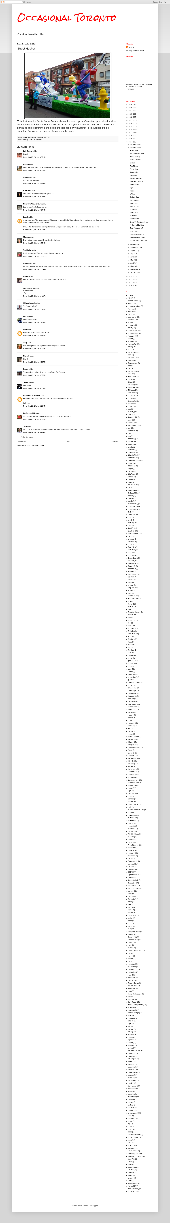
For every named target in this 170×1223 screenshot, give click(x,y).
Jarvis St (131, 753)
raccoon (131, 942)
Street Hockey (135, 157)
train (129, 1129)
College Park (133, 490)
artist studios (132, 331)
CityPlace (131, 474)
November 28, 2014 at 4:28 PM (34, 362)
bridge (130, 404)
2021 (131, 120)
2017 (131, 133)
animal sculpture (134, 306)
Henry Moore (133, 707)
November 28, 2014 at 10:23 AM (34, 256)
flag (129, 617)
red (129, 961)
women (130, 1178)
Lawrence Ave (133, 780)
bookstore (131, 395)
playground (132, 915)
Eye (131, 188)
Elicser (130, 580)
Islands (130, 742)
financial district (133, 612)
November (134, 148)
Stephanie (27, 382)
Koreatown (132, 769)
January (133, 272)
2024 (131, 111)
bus (129, 409)
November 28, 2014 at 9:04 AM (34, 197)
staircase (131, 1056)
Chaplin (131, 444)
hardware (131, 701)
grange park (132, 688)
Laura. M (26, 316)
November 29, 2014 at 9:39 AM (34, 419)
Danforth (131, 531)
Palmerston (132, 886)
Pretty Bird (134, 213)
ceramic (131, 442)
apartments (132, 317)
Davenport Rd (133, 534)
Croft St (130, 528)
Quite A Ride (134, 197)
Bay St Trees (134, 206)
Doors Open (132, 558)
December (134, 145)
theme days (132, 1113)
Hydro (130, 728)
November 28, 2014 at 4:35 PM (34, 375)
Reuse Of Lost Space (137, 237)
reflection (131, 964)
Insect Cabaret (133, 737)
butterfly (131, 412)
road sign (131, 980)
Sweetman (132, 1097)
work (130, 1181)
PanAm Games (133, 888)
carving (130, 423)
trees (130, 1132)
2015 (131, 139)
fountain (131, 639)
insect (130, 734)
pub (129, 929)
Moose (130, 839)
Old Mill (131, 872)
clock (130, 479)
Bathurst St (132, 358)
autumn (131, 341)
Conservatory (133, 504)
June (132, 257)
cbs (129, 436)
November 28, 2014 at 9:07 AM (34, 210)
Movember (134, 169)
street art (131, 1064)
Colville (131, 498)
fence (130, 604)
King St (130, 761)
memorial (131, 826)
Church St (131, 466)
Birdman (26, 164)
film (129, 609)
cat (129, 428)
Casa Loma (132, 425)
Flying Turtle (134, 150)
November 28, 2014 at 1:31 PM (34, 309)
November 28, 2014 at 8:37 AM (34, 157)
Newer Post (22, 442)
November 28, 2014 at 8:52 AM (34, 184)
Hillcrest (131, 712)
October (133, 244)
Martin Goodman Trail (136, 810)
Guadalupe (132, 691)
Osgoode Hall (133, 880)
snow (130, 1034)
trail (129, 1127)
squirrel (131, 1045)
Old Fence (134, 203)
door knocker (133, 555)
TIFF (129, 1116)
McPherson (132, 821)
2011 (131, 282)
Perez (130, 910)
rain (129, 953)
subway (131, 1075)
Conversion (134, 172)
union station (132, 1151)
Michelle (26, 356)
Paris (130, 894)
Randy (25, 369)
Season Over (135, 200)
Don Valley (132, 550)
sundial (130, 1083)
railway (130, 948)
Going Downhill (135, 160)
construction (132, 506)
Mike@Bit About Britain (32, 204)
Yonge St (131, 1186)
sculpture (131, 1010)
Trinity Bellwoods (134, 1135)
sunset (130, 1091)
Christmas (131, 458)
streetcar (131, 1070)
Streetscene (132, 1072)
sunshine (131, 1094)
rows (130, 991)
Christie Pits (132, 455)
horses (130, 718)
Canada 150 (132, 417)
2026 (131, 105)
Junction (131, 756)
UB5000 (131, 1148)
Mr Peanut (132, 848)
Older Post (114, 442)
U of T (130, 1145)
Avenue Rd (132, 344)
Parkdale (131, 899)
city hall (131, 471)
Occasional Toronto (66, 17)
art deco (131, 325)
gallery (130, 655)
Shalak (130, 1021)
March (132, 266)
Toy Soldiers (134, 231)
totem (130, 1121)
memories (131, 829)
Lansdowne (132, 777)
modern (131, 837)
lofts (129, 796)
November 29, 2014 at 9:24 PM (34, 432)
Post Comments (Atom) (35, 446)
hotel (130, 720)
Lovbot (130, 802)
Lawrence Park (133, 783)
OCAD (130, 867)
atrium (130, 339)
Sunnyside (132, 1089)
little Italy (131, 794)
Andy (25, 343)
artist (130, 328)
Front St (131, 645)
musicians (131, 856)
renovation (132, 967)
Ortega (130, 877)
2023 (131, 114)
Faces (132, 191)
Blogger (94, 1206)
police (130, 918)
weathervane (133, 1167)
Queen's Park (133, 940)
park (129, 896)
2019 (131, 126)
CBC (130, 433)
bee (129, 366)
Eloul (130, 582)
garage (130, 661)
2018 (131, 130)
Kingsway (131, 764)
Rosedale (131, 988)
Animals (131, 309)
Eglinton (131, 577)
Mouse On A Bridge (137, 234)
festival (130, 607)
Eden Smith (132, 574)
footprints (131, 631)
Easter (130, 572)
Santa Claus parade (35, 139)
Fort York (131, 636)
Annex (130, 312)
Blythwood (132, 390)
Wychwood (132, 1183)
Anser (130, 314)
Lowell (25, 217)
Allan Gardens (133, 301)
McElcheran (132, 815)
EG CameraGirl (29, 413)
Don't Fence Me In (136, 181)
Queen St (131, 937)
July (132, 254)
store (130, 1061)
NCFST (130, 858)
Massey (131, 812)
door (129, 553)
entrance (131, 590)
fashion (130, 601)
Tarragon (131, 1099)
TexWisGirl (27, 250)
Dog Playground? (136, 228)
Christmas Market (134, 461)
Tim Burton (132, 1118)
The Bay (131, 1108)
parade (130, 891)
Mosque (131, 842)
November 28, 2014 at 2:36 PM (34, 336)
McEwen (131, 818)
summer (131, 1078)
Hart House (132, 704)
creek (130, 520)
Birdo (130, 382)
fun (129, 647)
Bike (129, 374)
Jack (25, 426)
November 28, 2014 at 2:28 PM (34, 322)
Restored (133, 175)
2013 (131, 276)
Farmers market (133, 598)
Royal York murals (134, 994)
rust (129, 997)
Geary (130, 672)
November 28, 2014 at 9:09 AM (34, 230)
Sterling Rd (132, 1059)
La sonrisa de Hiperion (31, 395)
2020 (131, 123)
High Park (131, 710)
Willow (132, 194)
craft (129, 517)
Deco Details (134, 219)
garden (130, 664)
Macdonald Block (134, 804)
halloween (132, 693)
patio (130, 902)
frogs (130, 642)
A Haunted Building (137, 225)
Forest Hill (131, 634)
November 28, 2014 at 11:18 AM (34, 296)
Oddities (131, 869)
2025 (131, 108)
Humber (131, 726)
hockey (25, 139)
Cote (130, 512)
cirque (130, 469)
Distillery (131, 542)
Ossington (131, 883)
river (129, 975)
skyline (130, 1029)
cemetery (131, 439)
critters (130, 523)
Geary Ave (132, 674)
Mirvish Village (133, 834)
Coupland (131, 515)
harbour (131, 699)
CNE (130, 487)
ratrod (130, 956)
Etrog (130, 593)
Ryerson (131, 999)
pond (130, 921)
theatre (130, 1110)
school (130, 1007)
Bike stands (132, 376)
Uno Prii (131, 1159)
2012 (131, 279)
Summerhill (132, 1080)
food (129, 626)
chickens (131, 450)
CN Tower (131, 485)
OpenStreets (132, 875)
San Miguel (132, 1002)
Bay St (130, 360)
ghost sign (132, 677)
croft (129, 525)
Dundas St (132, 563)
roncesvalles (132, 986)
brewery (131, 398)
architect (131, 320)
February (133, 269)
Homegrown (134, 185)
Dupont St (131, 566)
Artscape (131, 336)
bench (130, 368)
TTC (129, 1143)
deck (130, 536)
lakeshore (131, 772)
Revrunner (27, 191)
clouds (130, 482)
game (130, 658)
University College (134, 1156)
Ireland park (132, 739)
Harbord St (132, 696)
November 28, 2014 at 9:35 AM (34, 243)
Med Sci (131, 823)
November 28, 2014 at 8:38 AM (34, 170)
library (130, 788)
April (132, 263)
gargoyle (131, 666)
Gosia (25, 329)
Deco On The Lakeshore (139, 222)
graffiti (130, 685)
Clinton (130, 477)
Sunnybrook (132, 1086)
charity (130, 447)
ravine (130, 959)
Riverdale (131, 978)
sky (129, 1026)
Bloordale (131, 387)
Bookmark (131, 393)
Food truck (132, 628)
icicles (130, 731)
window (131, 1172)
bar (129, 350)
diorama (131, 539)
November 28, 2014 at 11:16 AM (34, 269)
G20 (129, 653)
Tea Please (134, 166)
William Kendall (29, 303)
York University (133, 1189)
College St (132, 493)
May (132, 260)
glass (130, 680)
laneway (131, 775)
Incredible (133, 216)
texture (130, 1105)
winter (130, 1175)
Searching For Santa (137, 154)
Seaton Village (133, 1013)
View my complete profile (135, 51)
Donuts (132, 163)
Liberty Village (133, 785)
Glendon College (134, 683)
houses (130, 723)
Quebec (131, 934)
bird (129, 379)
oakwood (131, 864)
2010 (131, 286)
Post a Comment (27, 437)
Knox (130, 766)
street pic (131, 1067)
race (129, 945)
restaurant (131, 969)
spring (130, 1043)
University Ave (133, 1154)
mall (129, 807)
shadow (131, 1018)
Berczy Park (132, 371)
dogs (130, 544)
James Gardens (134, 747)
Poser (130, 926)
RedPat (131, 47)
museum (131, 853)
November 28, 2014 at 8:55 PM (34, 388)
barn (129, 355)
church (130, 463)
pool (129, 923)
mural (130, 850)
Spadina (131, 1040)
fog (129, 623)
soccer (130, 1037)
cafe (129, 414)
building (131, 406)
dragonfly (131, 561)
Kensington (132, 758)
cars (129, 420)
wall (129, 1164)
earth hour (132, 569)
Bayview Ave (132, 363)
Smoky (130, 1032)
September (134, 248)
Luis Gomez (27, 151)
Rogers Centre (133, 983)
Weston (131, 1170)
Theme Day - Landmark (138, 241)
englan (130, 585)
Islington (131, 745)
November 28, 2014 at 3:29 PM (34, 349)
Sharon (26, 237)
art (129, 322)
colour (130, 496)
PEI (129, 905)
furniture (131, 650)
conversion (132, 509)
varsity (130, 1162)
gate (129, 669)
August (133, 251)
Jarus (130, 750)
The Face (133, 209)
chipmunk (131, 452)
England (131, 588)
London (131, 799)
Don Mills (131, 547)
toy (129, 1124)
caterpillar (131, 431)
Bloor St (131, 385)
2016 (131, 136)
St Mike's (131, 1053)
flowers (130, 620)
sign (129, 1024)
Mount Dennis (133, 845)
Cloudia (26, 277)
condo (130, 501)
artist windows (133, 333)
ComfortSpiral (28, 291)
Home (68, 442)
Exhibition (131, 596)
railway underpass (134, 950)
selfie (130, 1016)
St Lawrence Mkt (134, 1051)
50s (129, 295)
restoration (132, 972)
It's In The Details (136, 178)
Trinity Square (133, 1137)
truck (130, 1140)
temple (130, 1102)
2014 (131, 142)
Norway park (132, 861)
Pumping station (134, 932)
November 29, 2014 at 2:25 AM (34, 406)
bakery (130, 347)
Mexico (130, 831)
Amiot (130, 303)
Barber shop (132, 352)
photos (130, 913)
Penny (130, 907)
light (129, 791)
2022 (131, 117)
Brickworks (132, 401)
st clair (130, 1048)
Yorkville (131, 1191)
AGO (130, 298)
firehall (130, 615)
